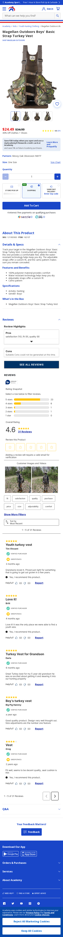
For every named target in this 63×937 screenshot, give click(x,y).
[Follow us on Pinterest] (38, 903)
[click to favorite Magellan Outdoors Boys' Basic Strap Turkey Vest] (57, 104)
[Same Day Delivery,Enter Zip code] (51, 191)
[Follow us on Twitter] (13, 903)
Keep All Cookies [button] (31, 931)
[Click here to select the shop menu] (4, 8)
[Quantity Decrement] (5, 177)
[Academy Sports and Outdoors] (12, 8)
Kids (15, 26)
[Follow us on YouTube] (21, 903)
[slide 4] (47, 116)
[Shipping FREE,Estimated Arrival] (31, 191)
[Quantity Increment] (57, 177)
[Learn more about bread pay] (40, 217)
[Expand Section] (31, 341)
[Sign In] (43, 8)
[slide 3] (37, 116)
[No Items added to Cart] (58, 8)
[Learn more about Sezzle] (25, 217)
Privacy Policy (33, 912)
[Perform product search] (57, 16)
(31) (59, 131)
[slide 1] (15, 116)
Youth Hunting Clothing (29, 26)
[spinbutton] (31, 177)
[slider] (31, 77)
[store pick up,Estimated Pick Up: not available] (12, 191)
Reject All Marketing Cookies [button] (32, 921)
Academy (6, 26)
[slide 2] (26, 116)
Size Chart (56, 162)
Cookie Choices (42, 915)
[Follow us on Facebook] (4, 903)
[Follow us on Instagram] (30, 903)
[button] (53, 144)
